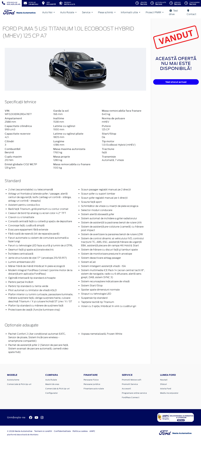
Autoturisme (13, 379)
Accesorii (126, 388)
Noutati (163, 379)
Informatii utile (129, 12)
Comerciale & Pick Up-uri (19, 384)
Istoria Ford (165, 388)
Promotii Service (130, 384)
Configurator (51, 393)
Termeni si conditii (43, 431)
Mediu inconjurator (169, 393)
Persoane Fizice (91, 379)
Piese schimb (106, 12)
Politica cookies (80, 431)
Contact (191, 14)
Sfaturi (163, 384)
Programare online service (134, 393)
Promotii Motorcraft (131, 379)
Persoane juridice (92, 384)
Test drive (173, 12)
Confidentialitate (62, 431)
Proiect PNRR (154, 12)
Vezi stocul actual (176, 81)
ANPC (92, 431)
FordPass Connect (130, 397)
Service (86, 12)
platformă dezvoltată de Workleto (22, 434)
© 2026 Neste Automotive (19, 431)
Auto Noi (47, 12)
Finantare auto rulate (94, 388)
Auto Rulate (67, 12)
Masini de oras (52, 384)
